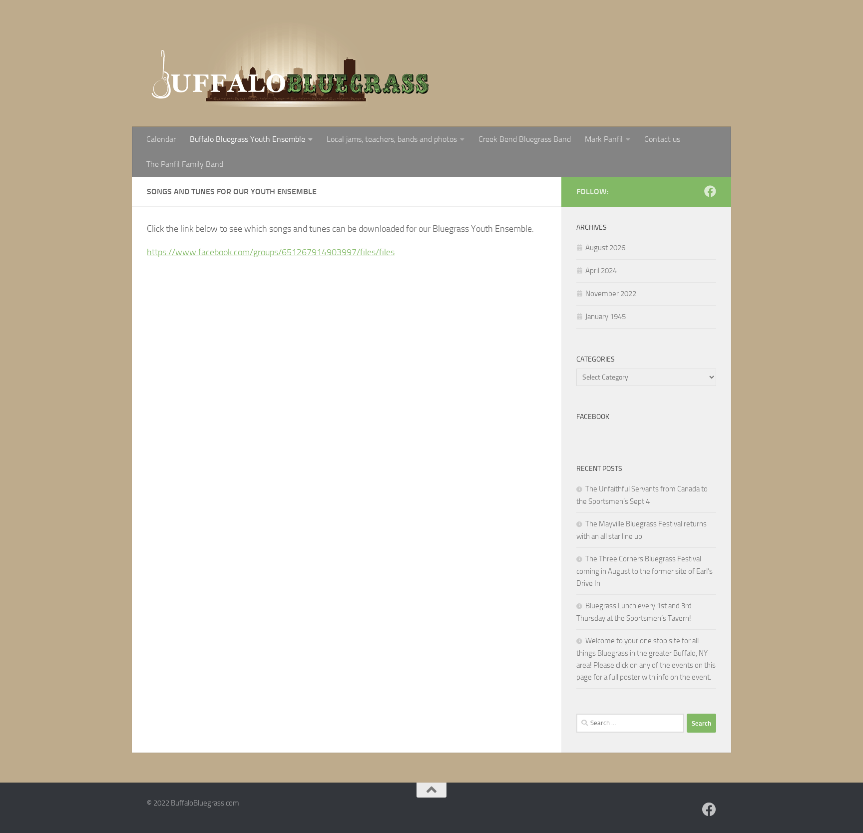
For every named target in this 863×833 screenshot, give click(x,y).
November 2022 (610, 293)
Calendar (161, 139)
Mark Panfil (604, 139)
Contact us (662, 139)
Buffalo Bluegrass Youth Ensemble (247, 139)
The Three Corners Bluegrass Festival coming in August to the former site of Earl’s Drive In (644, 571)
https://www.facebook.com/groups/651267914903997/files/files (271, 252)
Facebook (592, 417)
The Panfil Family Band (184, 164)
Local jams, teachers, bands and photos (392, 139)
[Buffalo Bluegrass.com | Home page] (291, 63)
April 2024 (601, 270)
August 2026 (605, 247)
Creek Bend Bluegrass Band (524, 139)
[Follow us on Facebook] (710, 191)
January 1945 (605, 316)
